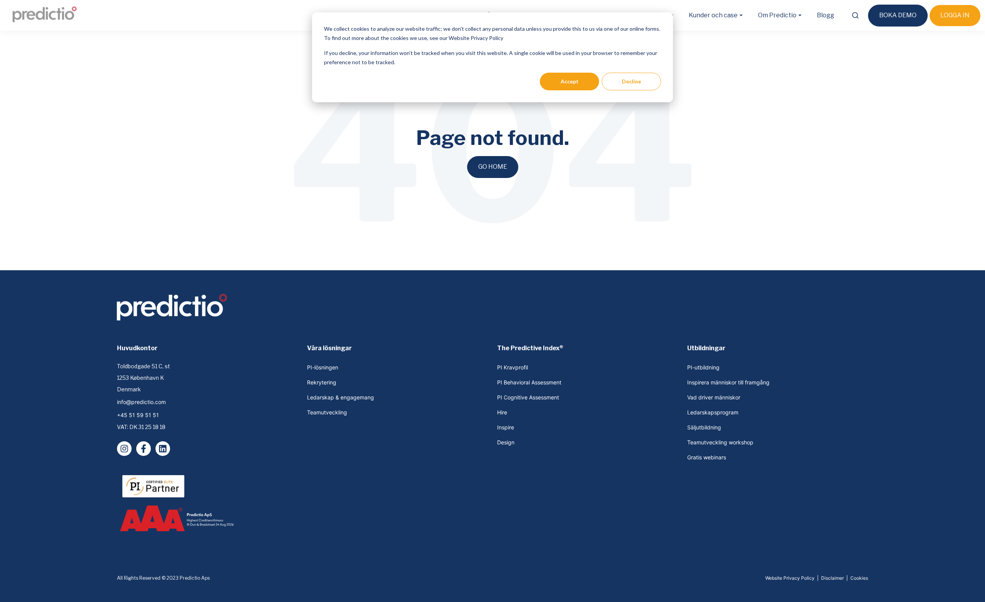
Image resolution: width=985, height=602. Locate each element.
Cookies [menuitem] (859, 578)
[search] (855, 15)
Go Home (492, 166)
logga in (955, 15)
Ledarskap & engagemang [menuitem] (340, 397)
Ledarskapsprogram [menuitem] (712, 412)
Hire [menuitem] (502, 412)
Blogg (825, 15)
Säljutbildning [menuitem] (704, 427)
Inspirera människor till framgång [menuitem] (728, 382)
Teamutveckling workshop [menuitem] (720, 442)
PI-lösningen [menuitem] (322, 367)
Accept (570, 81)
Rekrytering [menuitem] (321, 382)
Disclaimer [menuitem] (832, 578)
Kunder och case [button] (713, 15)
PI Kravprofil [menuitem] (512, 367)
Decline (631, 81)
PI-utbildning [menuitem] (703, 367)
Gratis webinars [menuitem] (706, 457)
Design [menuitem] (505, 442)
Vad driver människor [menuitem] (713, 397)
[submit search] (855, 15)
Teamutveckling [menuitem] (327, 412)
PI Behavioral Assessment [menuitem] (529, 382)
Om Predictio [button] (777, 15)
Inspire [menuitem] (505, 427)
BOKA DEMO (898, 15)
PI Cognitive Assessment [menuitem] (528, 397)
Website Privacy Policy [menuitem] (790, 578)
